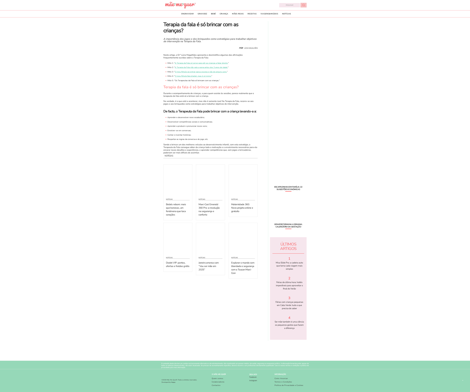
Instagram (253, 380)
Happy (173, 382)
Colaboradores (218, 382)
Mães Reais (238, 14)
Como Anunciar (281, 378)
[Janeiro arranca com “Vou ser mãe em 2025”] (210, 238)
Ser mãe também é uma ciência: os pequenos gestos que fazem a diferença (289, 324)
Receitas (252, 14)
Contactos (216, 385)
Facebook (253, 377)
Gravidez (202, 14)
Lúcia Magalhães (251, 48)
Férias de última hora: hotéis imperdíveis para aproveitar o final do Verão (289, 285)
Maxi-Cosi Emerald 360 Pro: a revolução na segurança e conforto (209, 209)
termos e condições (292, 365)
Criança (224, 14)
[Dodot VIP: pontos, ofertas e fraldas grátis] (178, 238)
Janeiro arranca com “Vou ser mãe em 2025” (209, 266)
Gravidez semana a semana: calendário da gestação (288, 225)
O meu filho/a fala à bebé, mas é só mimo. (193, 76)
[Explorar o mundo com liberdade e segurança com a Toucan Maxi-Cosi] (243, 238)
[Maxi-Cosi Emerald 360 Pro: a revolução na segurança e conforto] (210, 179)
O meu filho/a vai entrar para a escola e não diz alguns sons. (201, 71)
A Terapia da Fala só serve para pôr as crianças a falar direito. (201, 63)
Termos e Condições (283, 382)
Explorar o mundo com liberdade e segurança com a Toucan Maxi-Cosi (242, 268)
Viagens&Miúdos (269, 14)
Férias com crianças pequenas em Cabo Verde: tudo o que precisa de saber (289, 305)
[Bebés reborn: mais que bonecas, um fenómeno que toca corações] (178, 179)
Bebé (213, 14)
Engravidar (187, 14)
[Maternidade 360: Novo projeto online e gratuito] (243, 179)
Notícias (286, 14)
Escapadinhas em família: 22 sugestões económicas (288, 188)
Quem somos (217, 378)
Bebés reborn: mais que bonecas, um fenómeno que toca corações (176, 209)
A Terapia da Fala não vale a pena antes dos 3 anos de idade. (201, 67)
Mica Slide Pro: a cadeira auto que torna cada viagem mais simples (289, 265)
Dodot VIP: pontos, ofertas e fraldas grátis (177, 264)
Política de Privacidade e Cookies (289, 385)
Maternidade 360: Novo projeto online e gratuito (242, 208)
